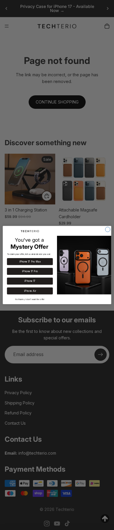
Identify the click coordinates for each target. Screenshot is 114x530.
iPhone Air (30, 290)
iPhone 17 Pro (30, 271)
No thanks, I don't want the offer (30, 299)
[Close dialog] (107, 229)
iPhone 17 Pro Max (30, 261)
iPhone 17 (29, 281)
